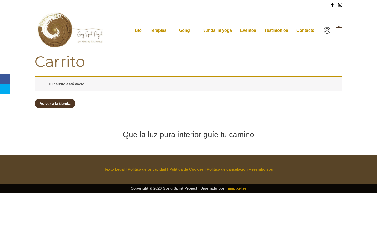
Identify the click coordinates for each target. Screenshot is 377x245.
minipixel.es (236, 188)
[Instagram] (340, 5)
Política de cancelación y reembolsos (240, 169)
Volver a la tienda (55, 103)
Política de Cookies (186, 169)
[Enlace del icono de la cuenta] (327, 30)
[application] (168, 30)
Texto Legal (114, 169)
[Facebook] (332, 5)
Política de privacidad (147, 169)
